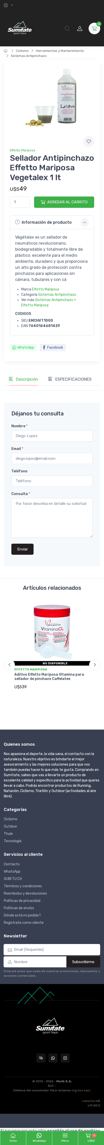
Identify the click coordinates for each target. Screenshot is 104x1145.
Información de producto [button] (47, 222)
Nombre (19, 426)
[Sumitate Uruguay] (19, 28)
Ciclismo (22, 51)
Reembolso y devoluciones (25, 893)
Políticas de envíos (19, 908)
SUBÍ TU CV (13, 879)
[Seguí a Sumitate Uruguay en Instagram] (65, 1058)
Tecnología (12, 841)
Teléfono (19, 471)
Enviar (22, 549)
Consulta (20, 494)
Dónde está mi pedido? (22, 915)
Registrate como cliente (24, 923)
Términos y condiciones (23, 886)
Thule (8, 834)
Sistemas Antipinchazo (29, 56)
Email (17, 449)
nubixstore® (91, 1101)
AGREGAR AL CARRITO (67, 202)
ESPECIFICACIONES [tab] (73, 379)
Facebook (55, 347)
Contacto (12, 864)
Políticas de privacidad (22, 901)
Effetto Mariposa (22, 150)
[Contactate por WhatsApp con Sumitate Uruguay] (53, 1058)
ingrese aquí (81, 1090)
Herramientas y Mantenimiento (60, 51)
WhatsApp (25, 347)
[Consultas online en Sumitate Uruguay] (40, 1058)
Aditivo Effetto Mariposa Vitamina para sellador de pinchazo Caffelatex (49, 676)
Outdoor (10, 826)
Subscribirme (83, 962)
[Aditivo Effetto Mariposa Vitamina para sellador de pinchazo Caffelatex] (52, 632)
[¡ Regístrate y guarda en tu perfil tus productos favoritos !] (88, 141)
